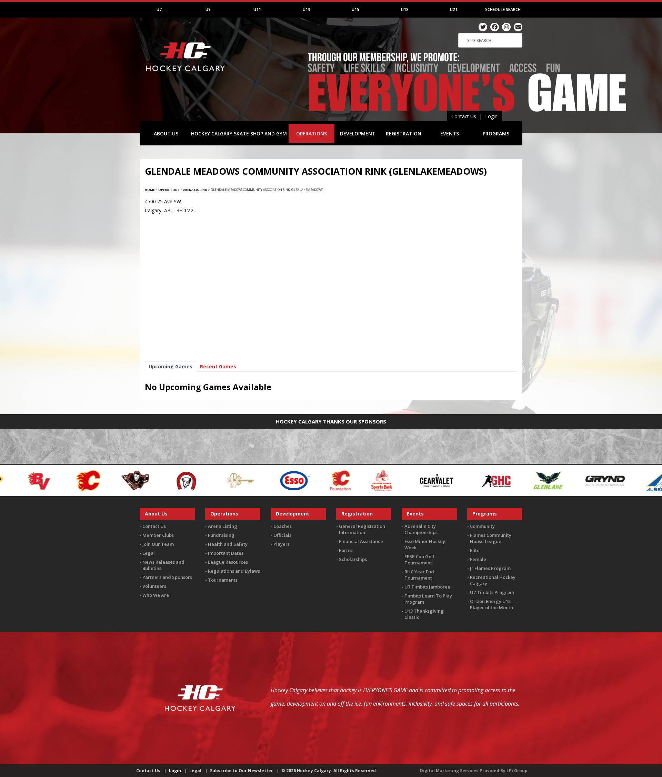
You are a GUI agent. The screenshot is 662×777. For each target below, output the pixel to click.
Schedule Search (503, 9)
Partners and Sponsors (167, 577)
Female (478, 559)
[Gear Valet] (362, 480)
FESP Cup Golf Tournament (419, 559)
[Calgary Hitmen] (61, 480)
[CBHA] (111, 480)
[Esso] (220, 480)
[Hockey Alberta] (585, 480)
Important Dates (225, 553)
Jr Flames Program (490, 568)
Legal (148, 553)
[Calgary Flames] (13, 480)
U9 (208, 9)
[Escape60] (166, 480)
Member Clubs (158, 535)
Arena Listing (195, 189)
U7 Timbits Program (492, 592)
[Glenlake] (473, 480)
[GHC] (422, 480)
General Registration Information (362, 529)
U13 (306, 9)
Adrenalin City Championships (421, 529)
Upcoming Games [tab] (170, 366)
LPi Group (517, 771)
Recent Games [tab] (218, 366)
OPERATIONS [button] (311, 133)
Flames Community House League (490, 538)
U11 (257, 9)
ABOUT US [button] (166, 133)
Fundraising (221, 535)
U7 (159, 9)
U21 (454, 9)
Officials (282, 535)
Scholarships (353, 559)
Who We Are (155, 595)
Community (482, 526)
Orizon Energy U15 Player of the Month (491, 604)
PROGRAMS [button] (496, 133)
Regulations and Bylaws (234, 571)
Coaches (282, 526)
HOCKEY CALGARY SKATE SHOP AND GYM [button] (239, 133)
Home (150, 189)
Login (491, 116)
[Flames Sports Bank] (307, 480)
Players (281, 544)
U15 (355, 9)
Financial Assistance (361, 541)
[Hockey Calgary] (186, 75)
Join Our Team (158, 544)
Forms (345, 550)
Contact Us (463, 116)
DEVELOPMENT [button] (357, 133)
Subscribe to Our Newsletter (241, 771)
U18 (405, 9)
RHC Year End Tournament (419, 575)
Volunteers (154, 586)
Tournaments (223, 580)
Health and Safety (228, 544)
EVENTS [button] (449, 133)
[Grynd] (530, 480)
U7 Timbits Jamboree (427, 587)
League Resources (228, 562)
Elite (475, 550)
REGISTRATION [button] (403, 133)
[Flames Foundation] (266, 480)
